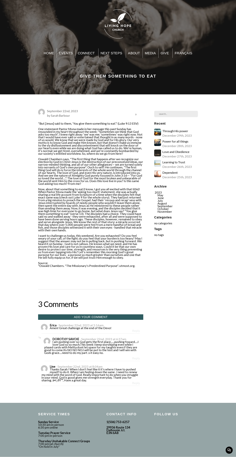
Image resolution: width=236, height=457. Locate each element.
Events (66, 53)
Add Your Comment (91, 317)
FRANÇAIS (183, 53)
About (134, 53)
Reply (136, 331)
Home (49, 53)
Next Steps (112, 53)
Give (165, 53)
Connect (87, 53)
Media (150, 53)
